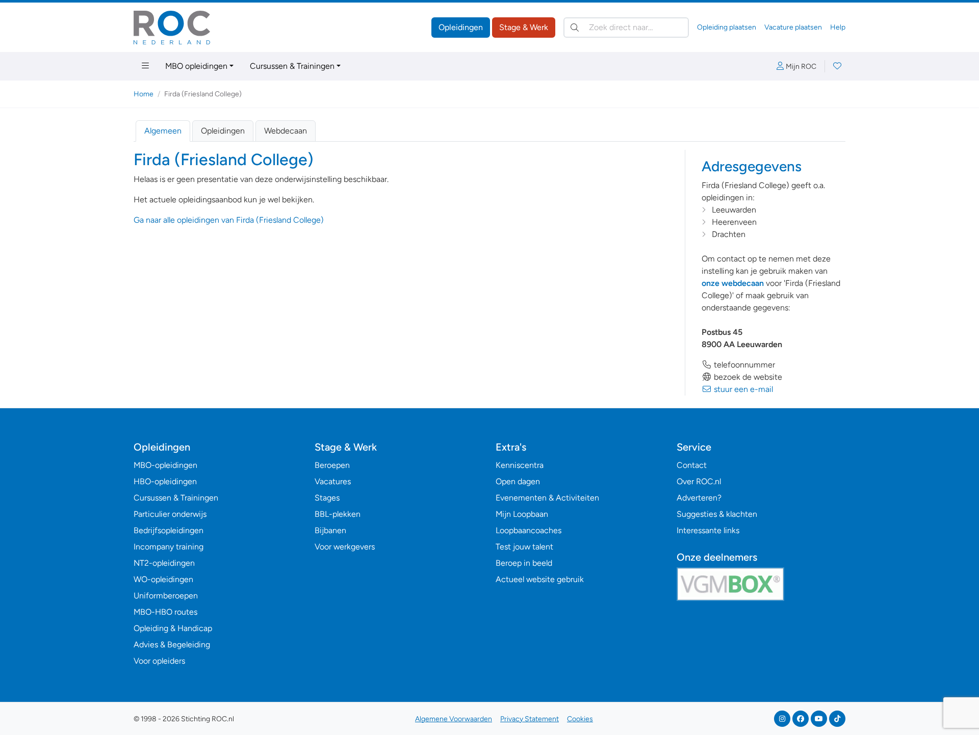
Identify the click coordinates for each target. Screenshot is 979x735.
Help (837, 27)
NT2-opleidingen (164, 563)
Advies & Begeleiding (172, 644)
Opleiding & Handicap (173, 628)
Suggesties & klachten (717, 514)
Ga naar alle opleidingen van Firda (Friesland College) (229, 220)
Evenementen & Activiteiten (547, 498)
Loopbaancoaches (528, 530)
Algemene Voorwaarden (453, 719)
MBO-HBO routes (165, 612)
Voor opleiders (159, 661)
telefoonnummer (743, 365)
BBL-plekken (337, 514)
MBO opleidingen (196, 66)
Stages (327, 498)
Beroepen (332, 465)
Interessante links (708, 530)
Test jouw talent (524, 547)
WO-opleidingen (163, 579)
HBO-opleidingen (165, 481)
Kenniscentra (520, 465)
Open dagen (518, 481)
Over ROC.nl (699, 481)
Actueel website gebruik (540, 579)
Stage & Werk (523, 27)
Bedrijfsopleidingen (168, 530)
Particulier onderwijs (170, 514)
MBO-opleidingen (165, 465)
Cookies (580, 719)
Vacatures (333, 481)
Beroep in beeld (524, 563)
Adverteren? (699, 498)
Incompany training (168, 547)
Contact (692, 465)
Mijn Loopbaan (522, 514)
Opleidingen (461, 27)
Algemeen (163, 131)
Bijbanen (330, 530)
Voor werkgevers (345, 547)
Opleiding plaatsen (726, 27)
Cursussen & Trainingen (292, 66)
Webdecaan (285, 131)
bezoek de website (747, 377)
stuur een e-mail (742, 389)
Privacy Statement (529, 719)
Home (143, 94)
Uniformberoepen (166, 595)
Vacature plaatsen (793, 27)
